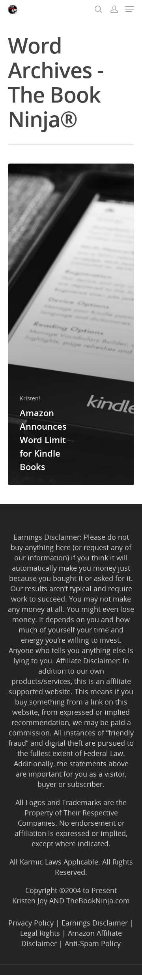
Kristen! (30, 398)
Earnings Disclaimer (95, 922)
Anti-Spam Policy (93, 943)
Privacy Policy (31, 922)
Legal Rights (40, 933)
